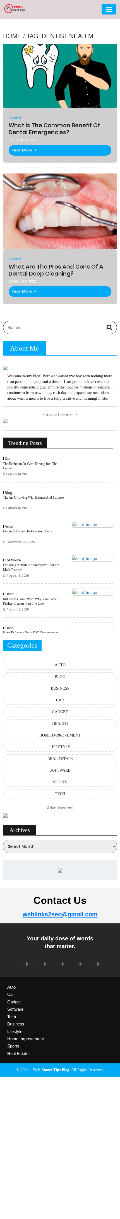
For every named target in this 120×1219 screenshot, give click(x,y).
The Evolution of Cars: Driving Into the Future (30, 466)
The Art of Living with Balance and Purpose (33, 497)
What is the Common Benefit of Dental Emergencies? (54, 128)
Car (8, 458)
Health (15, 117)
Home (12, 35)
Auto (9, 526)
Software (13, 560)
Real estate (60, 759)
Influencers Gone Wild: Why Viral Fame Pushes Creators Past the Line (30, 601)
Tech (9, 594)
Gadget (60, 712)
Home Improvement (60, 735)
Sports (60, 782)
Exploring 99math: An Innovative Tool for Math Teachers (31, 567)
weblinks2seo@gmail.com (60, 914)
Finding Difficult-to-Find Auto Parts (27, 531)
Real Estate (17, 1053)
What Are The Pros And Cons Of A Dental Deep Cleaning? (56, 270)
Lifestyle (60, 747)
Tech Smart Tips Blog (51, 1070)
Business (60, 688)
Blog (8, 492)
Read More (22, 150)
